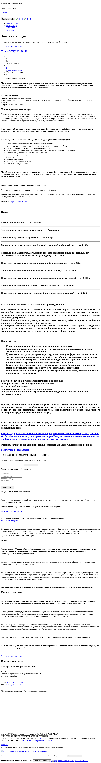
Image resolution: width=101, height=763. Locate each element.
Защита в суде (12, 23)
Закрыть (4, 745)
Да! (2, 12)
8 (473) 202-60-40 (13, 684)
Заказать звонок (31, 465)
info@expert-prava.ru (15, 682)
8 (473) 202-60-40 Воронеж (37, 751)
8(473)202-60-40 (19, 201)
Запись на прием (74, 756)
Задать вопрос (7, 487)
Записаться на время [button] (9, 521)
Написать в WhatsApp (42, 761)
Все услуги (10, 28)
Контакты (10, 30)
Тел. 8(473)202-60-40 (14, 51)
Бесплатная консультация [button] (11, 46)
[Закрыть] (2, 17)
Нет (6, 12)
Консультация (11, 26)
